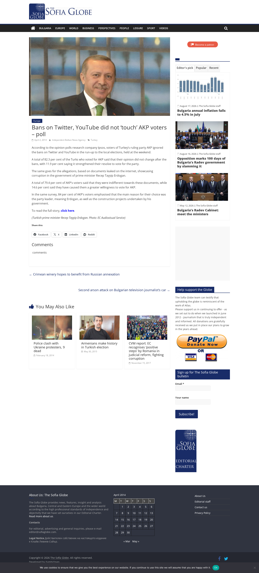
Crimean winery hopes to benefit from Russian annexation (74, 274)
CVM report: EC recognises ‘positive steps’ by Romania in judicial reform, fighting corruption (146, 351)
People (124, 28)
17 (134, 519)
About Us (200, 496)
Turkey (94, 139)
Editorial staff (202, 501)
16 (128, 519)
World (73, 28)
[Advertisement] (202, 254)
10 (134, 513)
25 (139, 526)
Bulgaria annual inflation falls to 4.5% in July (201, 112)
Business (88, 28)
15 (122, 519)
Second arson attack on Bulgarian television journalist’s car (124, 290)
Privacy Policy (202, 513)
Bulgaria (45, 28)
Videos (163, 28)
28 (116, 532)
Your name (182, 397)
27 (151, 526)
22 (122, 526)
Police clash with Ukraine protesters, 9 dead (49, 347)
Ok (215, 567)
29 (122, 532)
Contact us (201, 507)
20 (151, 519)
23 (128, 526)
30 (128, 532)
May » (135, 541)
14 (116, 519)
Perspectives (106, 28)
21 (116, 526)
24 (134, 526)
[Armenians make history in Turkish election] (99, 318)
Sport (151, 28)
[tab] (185, 68)
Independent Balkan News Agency (69, 139)
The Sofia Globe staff (210, 106)
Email (179, 383)
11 (139, 513)
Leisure (138, 28)
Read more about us (41, 516)
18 (139, 519)
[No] (254, 567)
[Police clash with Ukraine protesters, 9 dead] (52, 318)
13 (151, 513)
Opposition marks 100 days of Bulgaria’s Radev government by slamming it (201, 162)
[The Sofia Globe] (33, 28)
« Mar (127, 541)
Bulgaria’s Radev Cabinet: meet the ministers (198, 212)
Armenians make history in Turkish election (99, 345)
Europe (60, 28)
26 (145, 526)
